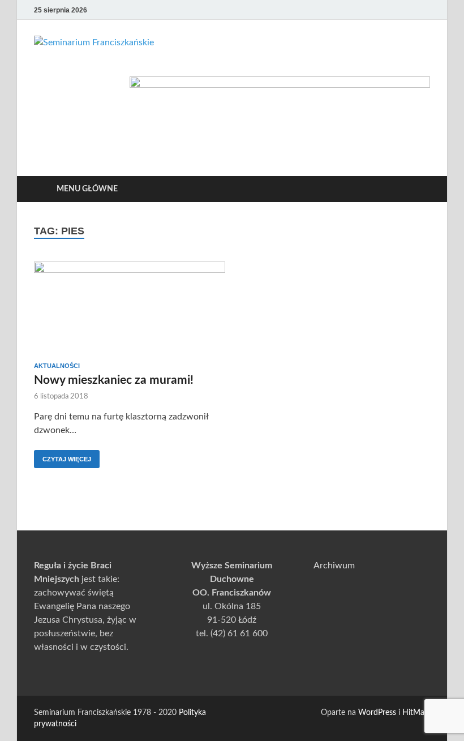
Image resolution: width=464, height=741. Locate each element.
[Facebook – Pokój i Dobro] (391, 10)
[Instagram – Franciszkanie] (407, 10)
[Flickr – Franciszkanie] (423, 10)
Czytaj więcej (62, 456)
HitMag (415, 713)
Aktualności (57, 365)
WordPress (377, 713)
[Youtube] (376, 10)
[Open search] (418, 189)
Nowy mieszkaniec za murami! (114, 380)
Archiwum (334, 565)
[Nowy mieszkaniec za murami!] (129, 307)
